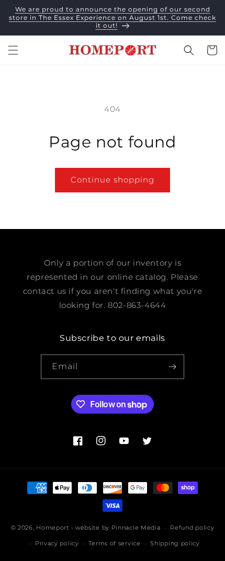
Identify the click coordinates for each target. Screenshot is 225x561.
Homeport (52, 527)
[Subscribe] (172, 366)
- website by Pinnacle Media (116, 527)
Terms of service (114, 543)
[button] (13, 50)
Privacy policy (57, 543)
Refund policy (192, 527)
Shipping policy (175, 543)
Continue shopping (112, 180)
